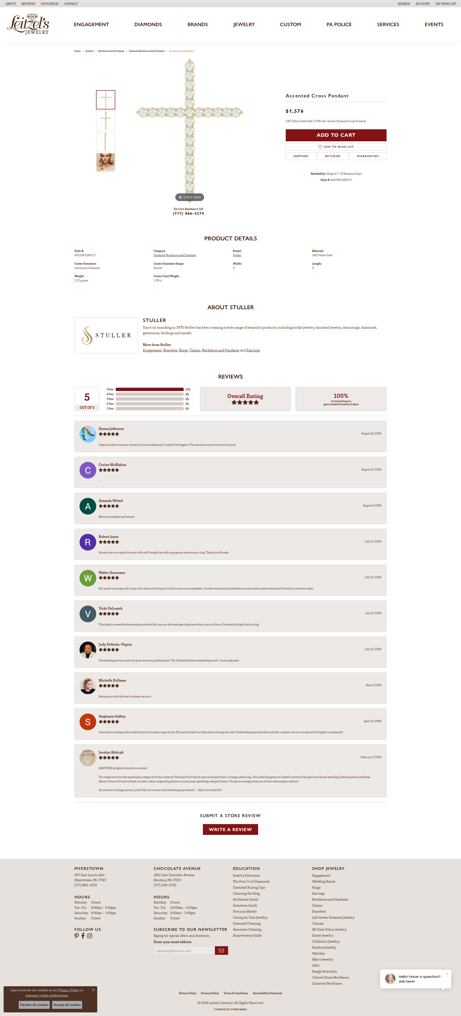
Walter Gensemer (112, 572)
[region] (190, 131)
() (188, 389)
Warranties (368, 156)
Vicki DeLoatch (111, 608)
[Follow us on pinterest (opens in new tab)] (76, 936)
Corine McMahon (112, 464)
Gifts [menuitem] (315, 965)
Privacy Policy (210, 993)
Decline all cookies (34, 1005)
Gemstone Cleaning (247, 929)
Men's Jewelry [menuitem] (322, 959)
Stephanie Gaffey (112, 716)
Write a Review (230, 829)
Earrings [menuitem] (318, 893)
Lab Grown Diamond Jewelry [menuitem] (333, 917)
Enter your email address (172, 941)
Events (434, 24)
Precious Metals (245, 911)
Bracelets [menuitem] (319, 911)
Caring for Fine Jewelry (250, 917)
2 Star (110, 403)
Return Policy (187, 993)
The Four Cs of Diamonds (251, 881)
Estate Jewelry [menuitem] (322, 935)
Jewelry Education (246, 875)
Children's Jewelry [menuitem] (326, 941)
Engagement (91, 24)
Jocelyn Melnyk (111, 752)
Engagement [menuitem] (321, 875)
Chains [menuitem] (317, 905)
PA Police (339, 24)
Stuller (237, 255)
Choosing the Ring (246, 893)
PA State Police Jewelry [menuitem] (329, 929)
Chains (194, 350)
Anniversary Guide (247, 935)
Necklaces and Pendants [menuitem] (330, 899)
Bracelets (170, 350)
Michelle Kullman (112, 680)
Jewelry (244, 24)
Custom (290, 24)
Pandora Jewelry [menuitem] (324, 947)
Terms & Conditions (236, 993)
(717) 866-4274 (188, 213)
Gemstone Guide (245, 905)
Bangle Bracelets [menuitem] (324, 971)
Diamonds (148, 24)
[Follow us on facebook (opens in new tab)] (83, 936)
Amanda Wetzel (111, 500)
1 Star (110, 408)
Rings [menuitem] (316, 887)
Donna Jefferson (111, 428)
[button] (49, 3)
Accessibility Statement (267, 993)
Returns (332, 156)
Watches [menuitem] (318, 953)
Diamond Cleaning (247, 923)
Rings (183, 350)
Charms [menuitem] (318, 923)
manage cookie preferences (46, 995)
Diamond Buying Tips (249, 887)
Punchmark (239, 1009)
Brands (198, 24)
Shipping (301, 156)
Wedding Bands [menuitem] (323, 881)
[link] (10, 3)
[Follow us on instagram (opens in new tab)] (89, 936)
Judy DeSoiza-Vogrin (115, 644)
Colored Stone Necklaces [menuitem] (330, 977)
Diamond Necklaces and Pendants (146, 50)
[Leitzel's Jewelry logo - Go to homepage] (29, 24)
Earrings (253, 350)
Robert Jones (109, 536)
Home (77, 50)
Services (388, 24)
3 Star (110, 399)
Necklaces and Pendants (111, 50)
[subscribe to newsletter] (221, 950)
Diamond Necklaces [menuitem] (327, 983)
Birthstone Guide (245, 899)
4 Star (110, 394)
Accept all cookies (67, 1005)
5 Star (110, 389)
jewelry (89, 50)
